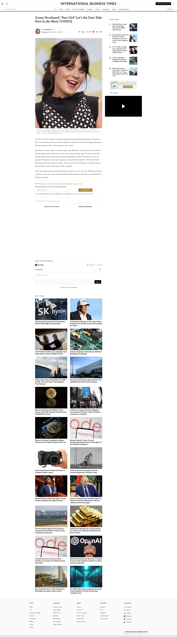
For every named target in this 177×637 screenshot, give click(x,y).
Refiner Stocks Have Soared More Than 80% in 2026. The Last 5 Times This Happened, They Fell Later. (50, 382)
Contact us (80, 610)
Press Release (57, 618)
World (61, 9)
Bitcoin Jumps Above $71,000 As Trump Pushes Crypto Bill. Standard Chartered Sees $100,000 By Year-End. (51, 412)
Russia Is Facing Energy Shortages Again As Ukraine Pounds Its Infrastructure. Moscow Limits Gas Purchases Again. (85, 500)
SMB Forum (56, 613)
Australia (102, 607)
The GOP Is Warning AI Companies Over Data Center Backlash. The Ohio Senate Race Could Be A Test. (85, 591)
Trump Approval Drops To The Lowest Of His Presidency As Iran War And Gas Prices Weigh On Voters (86, 323)
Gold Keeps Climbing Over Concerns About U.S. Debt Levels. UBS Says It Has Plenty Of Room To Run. (85, 531)
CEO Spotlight (57, 621)
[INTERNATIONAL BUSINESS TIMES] (88, 3)
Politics (68, 9)
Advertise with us (81, 621)
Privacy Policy (89, 194)
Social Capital (56, 610)
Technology (105, 9)
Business (89, 9)
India (101, 610)
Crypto (97, 9)
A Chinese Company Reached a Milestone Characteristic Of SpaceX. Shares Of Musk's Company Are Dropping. (85, 412)
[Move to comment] (100, 31)
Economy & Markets (79, 9)
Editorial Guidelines (85, 206)
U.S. (55, 9)
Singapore (103, 613)
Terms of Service (78, 194)
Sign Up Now (128, 86)
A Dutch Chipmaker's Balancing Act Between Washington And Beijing (119, 59)
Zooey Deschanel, (85, 139)
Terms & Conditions (82, 613)
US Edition (170, 9)
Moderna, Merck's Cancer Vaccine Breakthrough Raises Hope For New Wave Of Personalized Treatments (85, 442)
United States (104, 618)
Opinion (114, 9)
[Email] (97, 31)
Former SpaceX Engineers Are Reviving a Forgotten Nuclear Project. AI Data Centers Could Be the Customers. (50, 531)
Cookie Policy (80, 618)
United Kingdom (104, 616)
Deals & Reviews (124, 9)
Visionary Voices (57, 607)
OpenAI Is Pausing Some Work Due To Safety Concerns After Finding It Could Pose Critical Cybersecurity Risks (86, 561)
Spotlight (55, 616)
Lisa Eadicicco (48, 29)
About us (79, 607)
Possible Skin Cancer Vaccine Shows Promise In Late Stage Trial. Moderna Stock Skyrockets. (50, 561)
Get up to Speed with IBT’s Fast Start (126, 82)
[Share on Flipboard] (90, 31)
